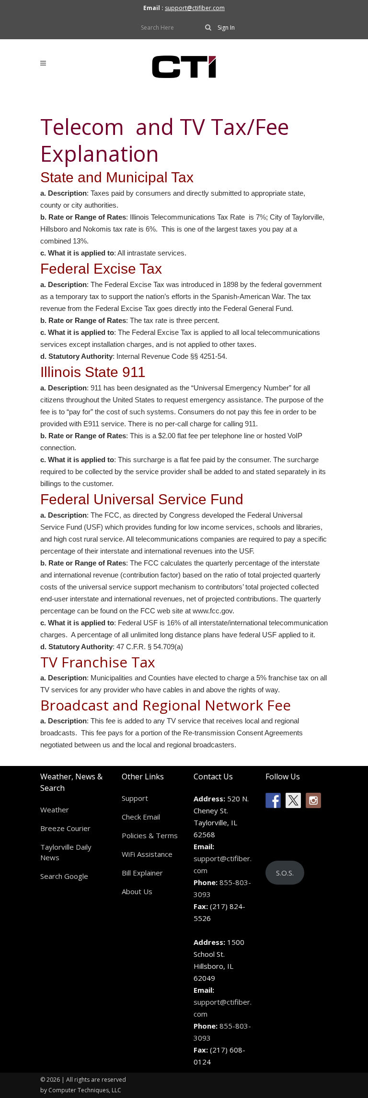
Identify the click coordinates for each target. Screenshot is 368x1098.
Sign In (226, 27)
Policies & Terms (150, 835)
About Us (137, 891)
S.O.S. (285, 872)
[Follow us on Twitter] (293, 800)
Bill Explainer (142, 872)
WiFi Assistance (147, 854)
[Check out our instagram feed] (313, 800)
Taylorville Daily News (66, 852)
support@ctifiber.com (195, 8)
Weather (54, 809)
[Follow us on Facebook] (273, 800)
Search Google (64, 876)
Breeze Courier (65, 828)
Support (135, 798)
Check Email (141, 816)
